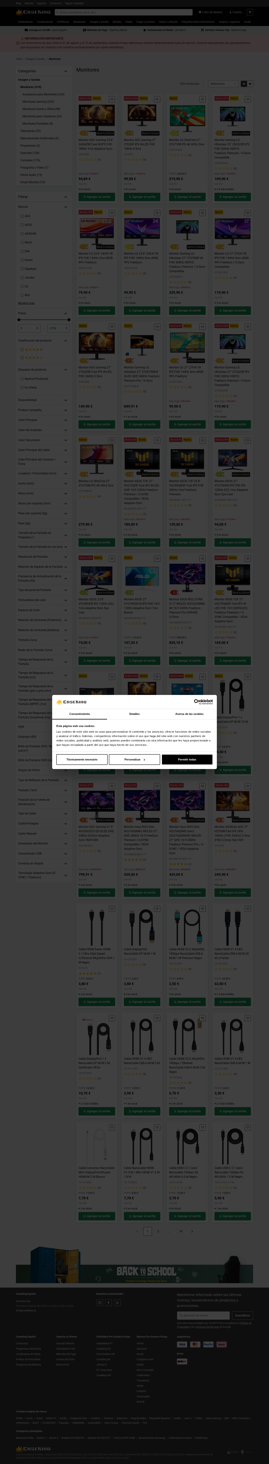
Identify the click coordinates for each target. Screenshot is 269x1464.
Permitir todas (187, 759)
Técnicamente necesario (81, 759)
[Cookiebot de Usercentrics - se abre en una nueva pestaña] (197, 702)
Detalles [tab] (134, 713)
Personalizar (132, 759)
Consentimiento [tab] (79, 713)
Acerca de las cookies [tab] (189, 713)
